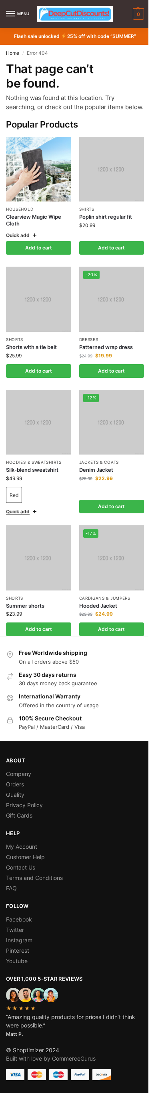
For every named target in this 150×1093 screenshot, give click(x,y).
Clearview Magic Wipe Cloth (33, 220)
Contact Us (20, 864)
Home (12, 53)
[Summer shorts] (37, 556)
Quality (15, 791)
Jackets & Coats (96, 462)
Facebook (19, 916)
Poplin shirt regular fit (102, 222)
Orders (15, 781)
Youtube (17, 957)
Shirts (83, 215)
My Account (21, 843)
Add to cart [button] (107, 254)
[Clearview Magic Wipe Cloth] (38, 169)
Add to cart (37, 254)
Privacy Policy (24, 801)
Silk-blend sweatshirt (32, 470)
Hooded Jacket (95, 602)
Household (19, 209)
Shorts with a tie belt (31, 350)
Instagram (19, 936)
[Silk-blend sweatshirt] (37, 424)
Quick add (18, 241)
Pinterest (17, 947)
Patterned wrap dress (103, 350)
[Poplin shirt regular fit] (107, 176)
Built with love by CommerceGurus (51, 1055)
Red (14, 495)
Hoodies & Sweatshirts (34, 462)
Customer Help (25, 853)
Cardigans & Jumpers (101, 594)
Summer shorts (25, 602)
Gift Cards (19, 812)
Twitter (15, 926)
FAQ (11, 885)
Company (18, 770)
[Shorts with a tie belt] (37, 304)
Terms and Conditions (34, 874)
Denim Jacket (93, 470)
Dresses (85, 342)
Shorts (14, 342)
